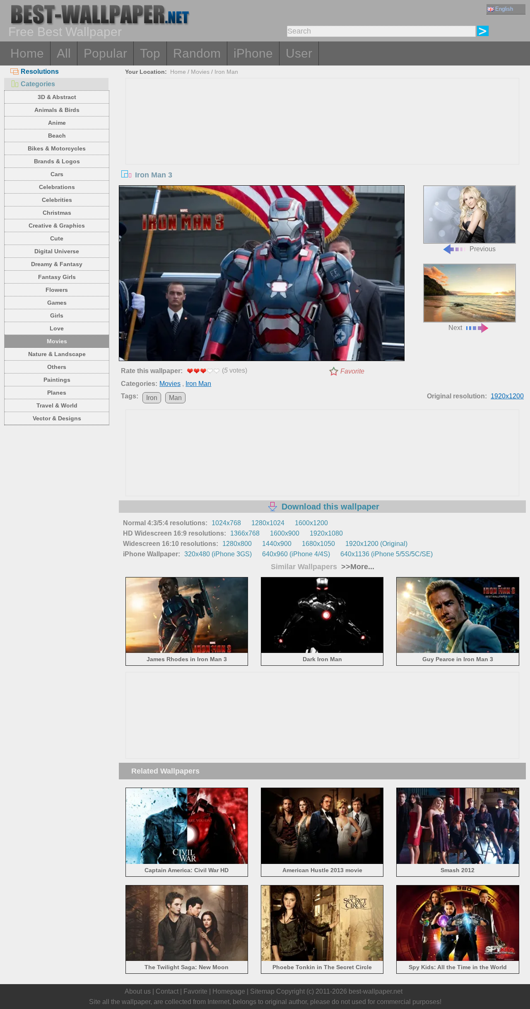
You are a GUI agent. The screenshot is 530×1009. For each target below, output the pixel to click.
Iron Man (226, 71)
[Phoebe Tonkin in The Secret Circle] (322, 959)
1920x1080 (326, 533)
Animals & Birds (57, 110)
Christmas (57, 212)
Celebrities (57, 199)
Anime (57, 122)
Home (27, 53)
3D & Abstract (57, 97)
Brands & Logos (57, 161)
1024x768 (226, 522)
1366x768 (245, 533)
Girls (56, 315)
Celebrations (57, 187)
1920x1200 (507, 396)
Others (56, 367)
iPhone (253, 53)
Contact (167, 991)
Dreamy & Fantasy (56, 264)
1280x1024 (267, 522)
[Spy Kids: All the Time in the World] (458, 959)
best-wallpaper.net (375, 991)
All (64, 53)
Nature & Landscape (57, 354)
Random (197, 53)
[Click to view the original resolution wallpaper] (261, 275)
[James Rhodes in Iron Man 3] (187, 651)
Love (57, 328)
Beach (57, 135)
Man (175, 397)
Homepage (228, 991)
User (299, 53)
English (504, 9)
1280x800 (237, 543)
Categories (38, 83)
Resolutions (40, 71)
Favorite (352, 371)
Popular (105, 53)
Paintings (56, 379)
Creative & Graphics (57, 225)
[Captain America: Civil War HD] (187, 862)
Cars (57, 174)
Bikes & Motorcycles (57, 148)
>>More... (356, 567)
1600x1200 (311, 522)
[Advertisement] (322, 140)
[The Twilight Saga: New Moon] (187, 959)
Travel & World (56, 405)
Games (57, 302)
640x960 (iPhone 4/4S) (296, 554)
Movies (57, 341)
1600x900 (284, 533)
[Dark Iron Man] (322, 651)
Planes (56, 392)
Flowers (57, 289)
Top (150, 53)
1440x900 (277, 543)
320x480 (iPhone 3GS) (218, 554)
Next (455, 327)
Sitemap (262, 991)
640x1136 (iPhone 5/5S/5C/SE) (386, 554)
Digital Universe (56, 251)
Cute (56, 238)
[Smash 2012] (458, 862)
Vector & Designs (57, 418)
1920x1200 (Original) (376, 543)
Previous (483, 248)
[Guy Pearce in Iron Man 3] (458, 651)
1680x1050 (318, 543)
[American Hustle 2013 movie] (322, 862)
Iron (151, 397)
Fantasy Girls (57, 277)
